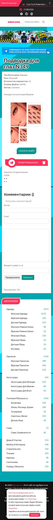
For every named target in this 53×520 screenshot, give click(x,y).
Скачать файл (26, 151)
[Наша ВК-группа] (31, 14)
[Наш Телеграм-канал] (26, 14)
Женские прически (28, 361)
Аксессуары (27, 377)
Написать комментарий (19, 201)
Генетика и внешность (27, 398)
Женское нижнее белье (28, 327)
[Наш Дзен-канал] (21, 14)
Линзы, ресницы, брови (28, 407)
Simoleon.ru (17, 485)
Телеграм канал (28, 162)
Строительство (27, 449)
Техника (27, 453)
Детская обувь (28, 344)
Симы (27, 428)
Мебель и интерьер (27, 444)
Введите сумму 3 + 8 (13, 265)
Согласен (34, 515)
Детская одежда (28, 322)
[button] (49, 4)
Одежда (27, 309)
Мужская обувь (28, 340)
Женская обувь (28, 335)
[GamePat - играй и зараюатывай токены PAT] (26, 37)
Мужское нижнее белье (28, 331)
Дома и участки (27, 440)
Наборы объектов (27, 466)
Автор (7, 205)
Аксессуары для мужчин (28, 386)
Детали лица (28, 420)
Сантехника (27, 462)
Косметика (28, 403)
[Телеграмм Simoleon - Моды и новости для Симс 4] (26, 51)
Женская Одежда (28, 313)
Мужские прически (28, 365)
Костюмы (28, 349)
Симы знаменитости (28, 432)
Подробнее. (13, 508)
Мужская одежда (28, 318)
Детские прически (28, 369)
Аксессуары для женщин (28, 382)
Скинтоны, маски (28, 416)
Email (6, 216)
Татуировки (28, 411)
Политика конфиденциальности (21, 493)
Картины (27, 457)
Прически (27, 356)
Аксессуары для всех (28, 390)
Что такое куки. (31, 499)
